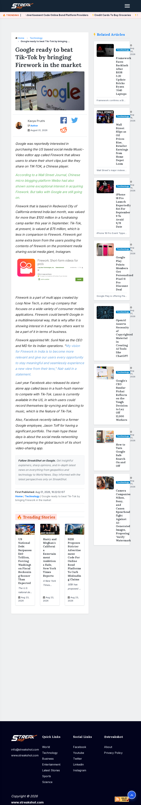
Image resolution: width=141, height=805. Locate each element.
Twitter (77, 758)
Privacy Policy (113, 752)
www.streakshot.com (24, 755)
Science (47, 782)
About (108, 746)
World (46, 746)
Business (48, 758)
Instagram (79, 770)
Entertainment (51, 764)
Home (21, 38)
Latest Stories (51, 770)
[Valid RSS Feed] (122, 799)
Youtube (78, 752)
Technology (36, 38)
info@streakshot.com (24, 749)
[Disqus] (50, 665)
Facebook (79, 746)
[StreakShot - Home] (25, 6)
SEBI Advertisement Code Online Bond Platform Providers (48, 15)
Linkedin (78, 764)
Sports (46, 776)
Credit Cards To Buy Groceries (107, 15)
